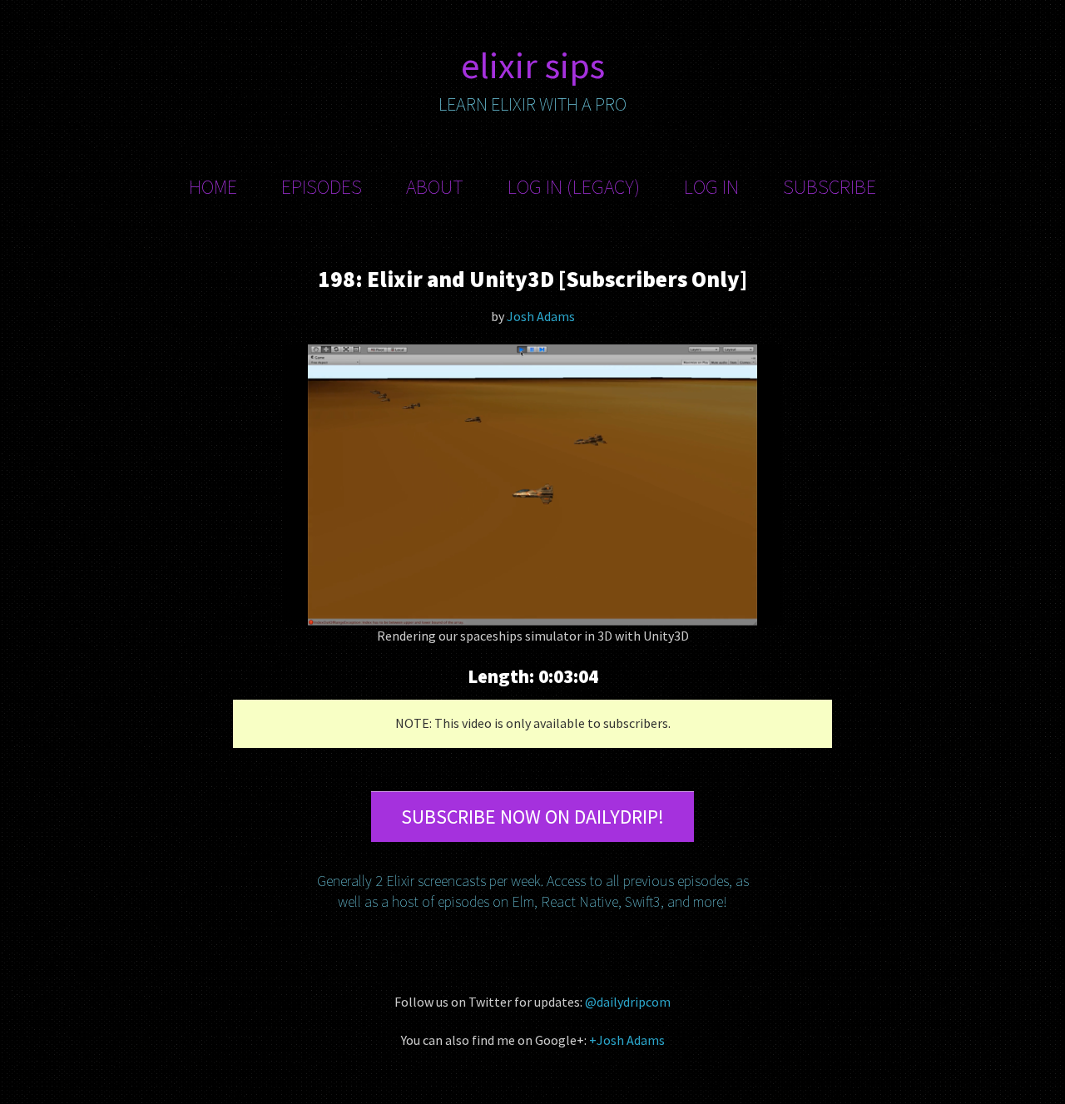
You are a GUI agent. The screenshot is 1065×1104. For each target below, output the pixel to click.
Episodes (321, 187)
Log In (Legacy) (574, 187)
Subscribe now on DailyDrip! (532, 816)
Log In (711, 187)
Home (213, 187)
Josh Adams (541, 316)
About (434, 187)
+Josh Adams (627, 1040)
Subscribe (829, 187)
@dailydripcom (628, 1001)
